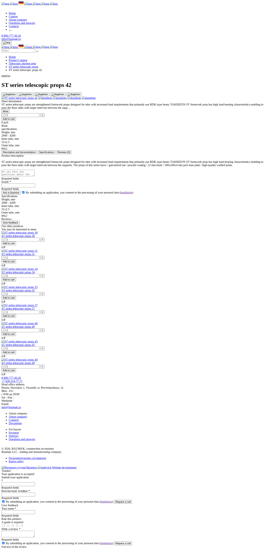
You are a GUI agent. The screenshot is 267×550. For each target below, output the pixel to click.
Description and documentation (19, 152)
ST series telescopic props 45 (18, 344)
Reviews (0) (64, 152)
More (5, 111)
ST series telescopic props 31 (18, 254)
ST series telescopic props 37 (18, 308)
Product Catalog (18, 60)
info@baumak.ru (11, 38)
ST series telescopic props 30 (18, 235)
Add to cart (9, 243)
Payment (14, 432)
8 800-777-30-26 (11, 35)
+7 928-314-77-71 (12, 381)
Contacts (14, 26)
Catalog (13, 16)
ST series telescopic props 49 (18, 362)
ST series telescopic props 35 (18, 290)
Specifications (46, 152)
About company (18, 19)
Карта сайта (16, 461)
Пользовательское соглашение (27, 458)
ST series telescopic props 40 (18, 326)
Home (12, 13)
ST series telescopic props (23, 66)
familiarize (126, 192)
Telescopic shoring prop (22, 63)
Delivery (14, 435)
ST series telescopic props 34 (18, 272)
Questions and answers (22, 23)
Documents (15, 423)
